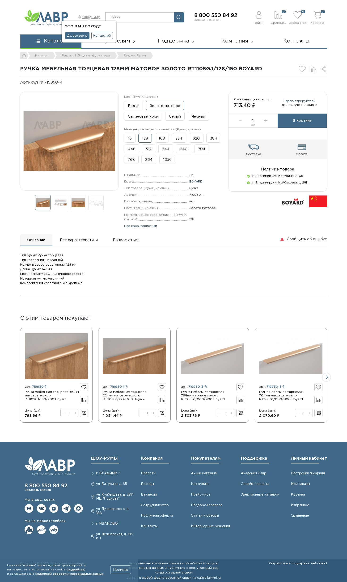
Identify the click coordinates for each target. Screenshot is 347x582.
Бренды (147, 484)
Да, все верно (77, 35)
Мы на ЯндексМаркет (29, 529)
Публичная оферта (157, 515)
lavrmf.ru (214, 577)
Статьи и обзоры (205, 515)
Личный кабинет (309, 458)
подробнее (76, 569)
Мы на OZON (41, 529)
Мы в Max (78, 508)
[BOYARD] (293, 201)
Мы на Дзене (53, 508)
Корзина (298, 494)
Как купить (200, 484)
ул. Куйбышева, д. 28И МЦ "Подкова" (114, 496)
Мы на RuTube (29, 508)
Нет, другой (102, 35)
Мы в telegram (66, 508)
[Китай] (318, 201)
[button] (259, 17)
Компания (152, 458)
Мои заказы (300, 484)
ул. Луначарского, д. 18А (112, 511)
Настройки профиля (308, 473)
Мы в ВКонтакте (41, 508)
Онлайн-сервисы (255, 484)
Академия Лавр (253, 473)
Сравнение (300, 515)
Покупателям (206, 458)
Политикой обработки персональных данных (69, 574)
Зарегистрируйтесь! (300, 101)
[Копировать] (66, 82)
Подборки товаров (207, 505)
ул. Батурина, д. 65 (111, 484)
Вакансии (149, 494)
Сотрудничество (155, 505)
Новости (148, 473)
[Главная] (24, 55)
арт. (34, 386)
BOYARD (196, 181)
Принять (120, 569)
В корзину (302, 120)
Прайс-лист (200, 494)
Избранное (300, 505)
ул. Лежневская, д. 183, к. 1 (114, 536)
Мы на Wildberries (53, 529)
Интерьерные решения (210, 526)
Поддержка (254, 458)
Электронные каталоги (260, 494)
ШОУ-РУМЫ (104, 458)
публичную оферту (183, 567)
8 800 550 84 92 (215, 15)
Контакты (296, 41)
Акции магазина (204, 473)
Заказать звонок (207, 19)
